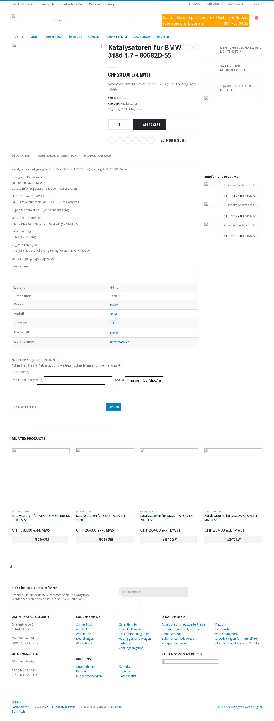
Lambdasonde (172, 634)
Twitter (119, 140)
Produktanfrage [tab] (97, 156)
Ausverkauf (54, 37)
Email (151, 140)
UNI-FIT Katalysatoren (60, 707)
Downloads (141, 37)
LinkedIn (127, 140)
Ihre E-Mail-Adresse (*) (28, 380)
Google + (135, 140)
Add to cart (151, 124)
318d (124, 109)
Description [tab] (21, 156)
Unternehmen (85, 666)
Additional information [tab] (57, 156)
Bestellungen (85, 638)
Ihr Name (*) (21, 372)
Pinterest (143, 140)
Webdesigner (253, 707)
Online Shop (84, 624)
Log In (258, 3)
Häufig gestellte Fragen (135, 638)
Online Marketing (228, 707)
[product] (212, 190)
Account (81, 629)
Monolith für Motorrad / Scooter (237, 643)
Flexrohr (220, 624)
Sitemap (116, 707)
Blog (196, 3)
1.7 (117, 109)
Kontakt (94, 37)
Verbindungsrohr (226, 634)
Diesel (139, 109)
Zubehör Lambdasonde (178, 638)
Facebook (111, 140)
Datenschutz (127, 676)
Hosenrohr (222, 629)
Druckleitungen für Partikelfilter (236, 638)
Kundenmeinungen (89, 676)
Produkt (119, 380)
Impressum (126, 671)
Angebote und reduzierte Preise (183, 624)
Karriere (81, 671)
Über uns (75, 37)
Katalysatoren (129, 103)
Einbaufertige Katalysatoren (181, 629)
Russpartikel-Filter (174, 643)
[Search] (141, 20)
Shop (33, 37)
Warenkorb (235, 3)
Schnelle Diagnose (131, 629)
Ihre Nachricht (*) (24, 407)
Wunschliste (214, 3)
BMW (131, 109)
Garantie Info (116, 37)
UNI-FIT (20, 37)
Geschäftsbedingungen (134, 634)
